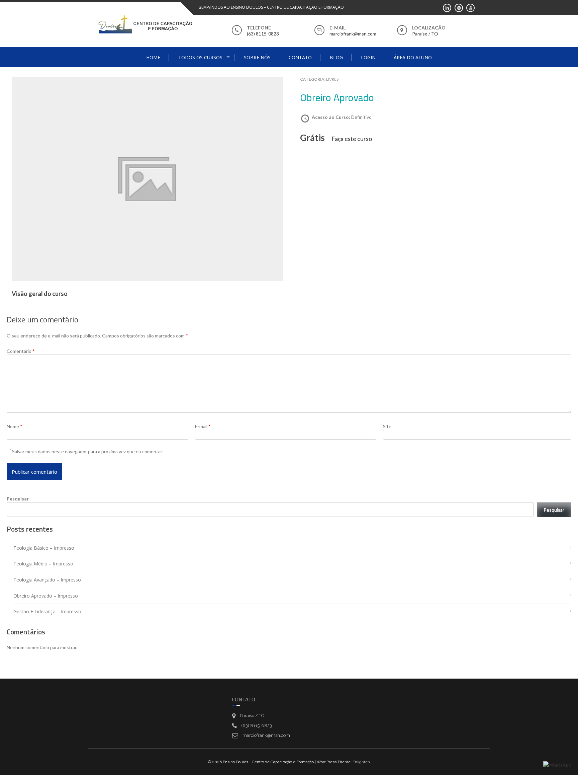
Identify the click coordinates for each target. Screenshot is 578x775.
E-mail (203, 426)
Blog (336, 57)
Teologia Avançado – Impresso (47, 579)
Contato (300, 57)
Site (387, 426)
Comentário (21, 351)
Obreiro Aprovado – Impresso (45, 596)
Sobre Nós (257, 57)
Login (368, 57)
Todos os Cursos (200, 57)
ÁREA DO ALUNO (413, 57)
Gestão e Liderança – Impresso (47, 611)
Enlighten (361, 762)
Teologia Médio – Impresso (43, 563)
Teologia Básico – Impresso (43, 548)
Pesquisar (18, 498)
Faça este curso (351, 138)
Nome (14, 426)
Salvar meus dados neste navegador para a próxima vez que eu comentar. (87, 451)
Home (153, 57)
